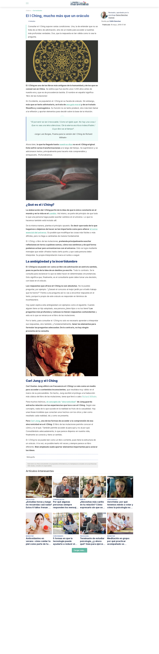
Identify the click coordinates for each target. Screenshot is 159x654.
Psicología (30, 499)
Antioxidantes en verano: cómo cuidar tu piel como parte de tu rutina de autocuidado (38, 541)
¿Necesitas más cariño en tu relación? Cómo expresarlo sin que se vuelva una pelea (92, 505)
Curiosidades (37, 10)
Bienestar (30, 536)
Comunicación (58, 499)
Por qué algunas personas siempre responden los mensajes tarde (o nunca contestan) (66, 505)
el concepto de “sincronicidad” (61, 402)
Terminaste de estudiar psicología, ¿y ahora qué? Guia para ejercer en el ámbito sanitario (92, 541)
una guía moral (73, 104)
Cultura (28, 10)
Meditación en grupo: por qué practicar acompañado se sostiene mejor (118, 541)
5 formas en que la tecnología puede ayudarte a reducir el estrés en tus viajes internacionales (64, 541)
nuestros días (65, 144)
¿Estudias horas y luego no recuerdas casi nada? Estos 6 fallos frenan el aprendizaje (39, 505)
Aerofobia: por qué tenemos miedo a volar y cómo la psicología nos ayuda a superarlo (120, 505)
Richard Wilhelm (89, 396)
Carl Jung (35, 421)
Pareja (82, 499)
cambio (52, 213)
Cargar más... (79, 550)
